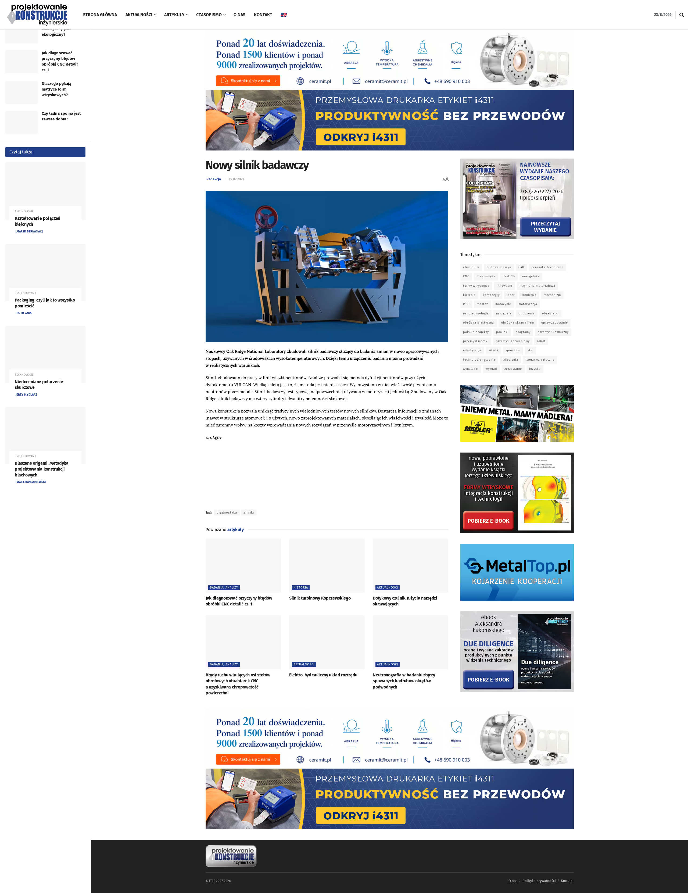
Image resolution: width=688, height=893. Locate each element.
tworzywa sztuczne (539, 359)
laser (511, 295)
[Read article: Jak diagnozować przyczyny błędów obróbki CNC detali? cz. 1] (21, 61)
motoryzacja (527, 304)
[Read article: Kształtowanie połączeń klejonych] (45, 191)
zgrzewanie (513, 369)
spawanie (513, 350)
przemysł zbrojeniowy (513, 341)
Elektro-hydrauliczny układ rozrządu (323, 674)
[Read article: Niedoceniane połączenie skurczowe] (45, 354)
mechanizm (552, 295)
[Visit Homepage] (37, 14)
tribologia (510, 359)
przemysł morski (476, 341)
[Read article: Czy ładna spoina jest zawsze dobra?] (21, 122)
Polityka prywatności (539, 881)
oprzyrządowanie (554, 322)
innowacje (504, 286)
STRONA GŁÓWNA (100, 14)
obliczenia (527, 313)
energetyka (531, 276)
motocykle (503, 304)
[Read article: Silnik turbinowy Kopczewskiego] (327, 566)
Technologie (24, 211)
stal (530, 350)
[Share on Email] (219, 491)
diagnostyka (227, 512)
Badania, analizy (224, 587)
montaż (482, 304)
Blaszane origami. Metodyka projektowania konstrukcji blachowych (42, 469)
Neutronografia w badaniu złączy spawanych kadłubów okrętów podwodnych (404, 681)
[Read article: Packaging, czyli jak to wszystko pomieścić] (45, 272)
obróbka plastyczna (478, 322)
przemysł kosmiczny (553, 332)
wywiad (491, 369)
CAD (521, 267)
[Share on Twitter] (219, 460)
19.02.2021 (236, 179)
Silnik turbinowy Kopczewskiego (319, 598)
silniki (248, 512)
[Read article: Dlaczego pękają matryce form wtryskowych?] (21, 92)
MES (466, 304)
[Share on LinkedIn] (219, 471)
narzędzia (503, 313)
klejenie (469, 295)
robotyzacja (472, 350)
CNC (466, 276)
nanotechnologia (476, 313)
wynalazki (470, 369)
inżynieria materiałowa (537, 286)
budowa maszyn (498, 267)
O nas (239, 14)
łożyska (535, 369)
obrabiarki (550, 313)
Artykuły (174, 14)
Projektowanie (26, 293)
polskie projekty (476, 332)
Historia (300, 587)
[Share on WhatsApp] (219, 481)
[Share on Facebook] (219, 450)
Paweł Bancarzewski (31, 482)
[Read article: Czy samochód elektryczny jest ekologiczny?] (21, 32)
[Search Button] (681, 14)
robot (541, 341)
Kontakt (263, 14)
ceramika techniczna (548, 267)
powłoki (502, 332)
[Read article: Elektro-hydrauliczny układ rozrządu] (327, 642)
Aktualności (139, 14)
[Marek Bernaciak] (29, 231)
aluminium (471, 267)
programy (523, 332)
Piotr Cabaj (24, 313)
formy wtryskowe (476, 286)
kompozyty (491, 295)
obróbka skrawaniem (517, 322)
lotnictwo (529, 295)
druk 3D (509, 276)
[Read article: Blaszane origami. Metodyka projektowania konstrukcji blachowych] (45, 435)
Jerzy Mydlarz (26, 394)
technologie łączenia (479, 359)
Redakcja (213, 179)
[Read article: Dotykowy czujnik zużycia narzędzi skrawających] (410, 566)
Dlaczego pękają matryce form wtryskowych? (56, 89)
